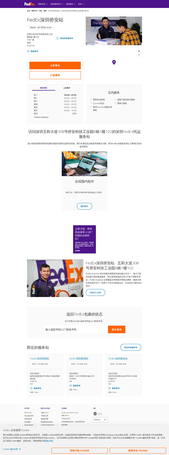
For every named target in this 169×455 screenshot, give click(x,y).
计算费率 (44, 74)
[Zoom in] (139, 51)
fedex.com (93, 291)
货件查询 (117, 329)
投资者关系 (28, 419)
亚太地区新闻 (28, 416)
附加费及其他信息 (47, 422)
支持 (80, 4)
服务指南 (65, 425)
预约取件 (82, 205)
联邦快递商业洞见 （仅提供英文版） (74, 422)
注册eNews (44, 413)
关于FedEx (28, 413)
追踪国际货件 (55, 4)
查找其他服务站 (66, 38)
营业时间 (43, 88)
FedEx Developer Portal (70, 413)
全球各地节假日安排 (47, 425)
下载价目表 (44, 416)
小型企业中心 (66, 419)
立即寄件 (44, 64)
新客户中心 (65, 415)
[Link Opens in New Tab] (84, 239)
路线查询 (32, 51)
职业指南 (27, 422)
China (100, 414)
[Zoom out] (139, 55)
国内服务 (69, 4)
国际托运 (41, 4)
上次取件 (66, 88)
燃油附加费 (44, 419)
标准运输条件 (28, 425)
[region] (114, 65)
